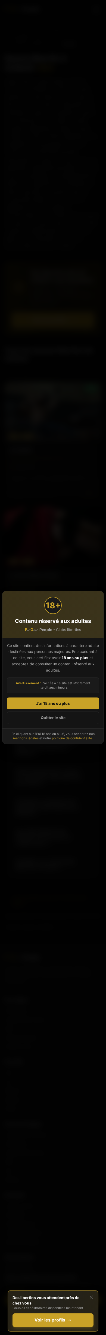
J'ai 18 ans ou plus (53, 703)
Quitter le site (53, 717)
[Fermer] (91, 1297)
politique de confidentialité (72, 738)
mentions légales (26, 738)
